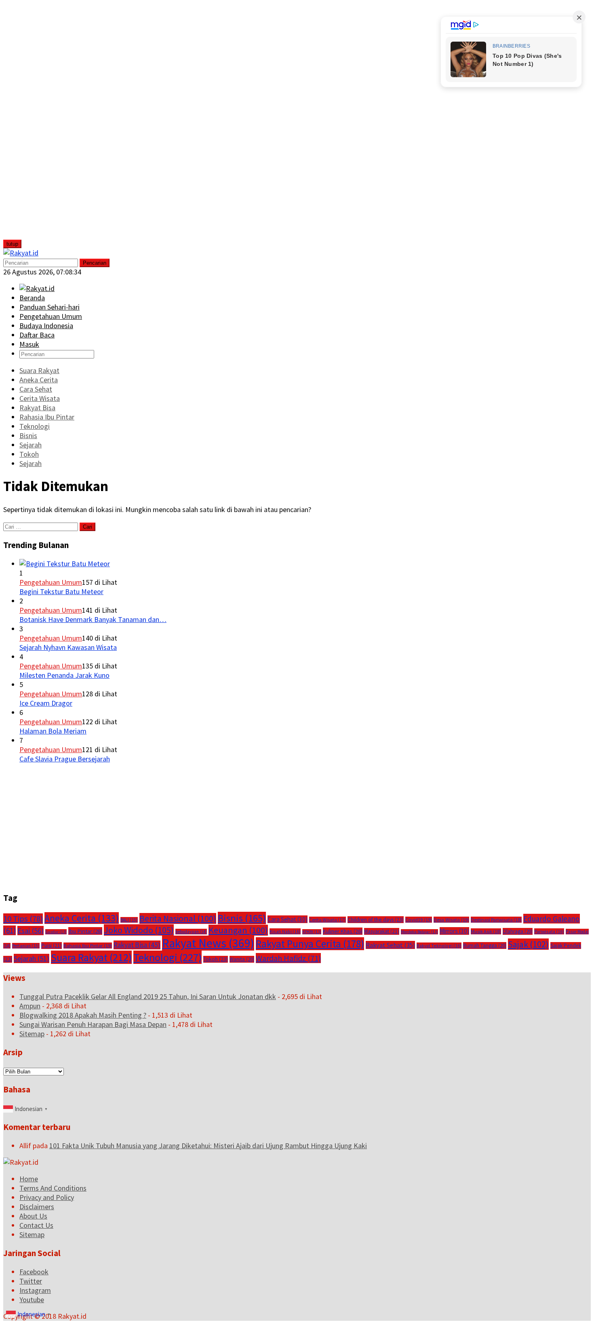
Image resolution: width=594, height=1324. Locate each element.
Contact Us (36, 1225)
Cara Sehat (288, 919)
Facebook (33, 1271)
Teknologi (167, 957)
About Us (33, 1216)
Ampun (29, 1005)
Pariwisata (549, 931)
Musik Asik (486, 931)
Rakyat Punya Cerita (310, 943)
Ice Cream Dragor (45, 703)
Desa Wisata (451, 920)
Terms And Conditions (52, 1188)
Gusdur (56, 931)
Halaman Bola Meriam (52, 731)
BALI (129, 920)
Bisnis (242, 918)
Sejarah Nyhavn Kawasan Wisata (68, 647)
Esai (30, 930)
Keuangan (238, 930)
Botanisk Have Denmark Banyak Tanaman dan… (92, 619)
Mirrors (454, 931)
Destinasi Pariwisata (496, 920)
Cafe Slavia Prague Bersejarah (64, 758)
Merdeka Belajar (419, 931)
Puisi (51, 945)
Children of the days (376, 919)
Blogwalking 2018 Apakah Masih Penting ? (82, 1015)
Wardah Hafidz (288, 958)
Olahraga (518, 931)
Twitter (30, 1281)
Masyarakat (381, 931)
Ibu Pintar (85, 931)
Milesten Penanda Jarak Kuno (64, 675)
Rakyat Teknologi (439, 945)
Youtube (31, 1299)
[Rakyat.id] (20, 252)
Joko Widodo (139, 930)
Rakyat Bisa (137, 944)
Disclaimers (36, 1206)
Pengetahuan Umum (50, 582)
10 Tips (23, 918)
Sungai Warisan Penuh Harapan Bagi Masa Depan (92, 1024)
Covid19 (418, 920)
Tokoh (215, 959)
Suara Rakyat (91, 957)
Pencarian (94, 263)
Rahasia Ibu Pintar (87, 945)
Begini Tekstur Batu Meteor (61, 591)
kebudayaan (191, 931)
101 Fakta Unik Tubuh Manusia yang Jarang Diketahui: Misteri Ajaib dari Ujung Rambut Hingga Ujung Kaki (208, 1145)
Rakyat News (208, 943)
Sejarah (31, 958)
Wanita (242, 959)
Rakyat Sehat (390, 945)
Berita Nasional (177, 918)
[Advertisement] (63, 124)
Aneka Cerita (81, 918)
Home (28, 1178)
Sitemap (31, 1033)
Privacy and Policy (46, 1197)
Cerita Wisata (327, 920)
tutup (12, 244)
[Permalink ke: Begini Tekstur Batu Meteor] (64, 563)
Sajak (528, 944)
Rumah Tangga (484, 945)
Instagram (35, 1290)
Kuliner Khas (342, 931)
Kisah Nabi (285, 931)
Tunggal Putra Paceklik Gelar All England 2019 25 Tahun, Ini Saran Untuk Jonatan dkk (147, 996)
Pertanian (26, 946)
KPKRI (311, 931)
